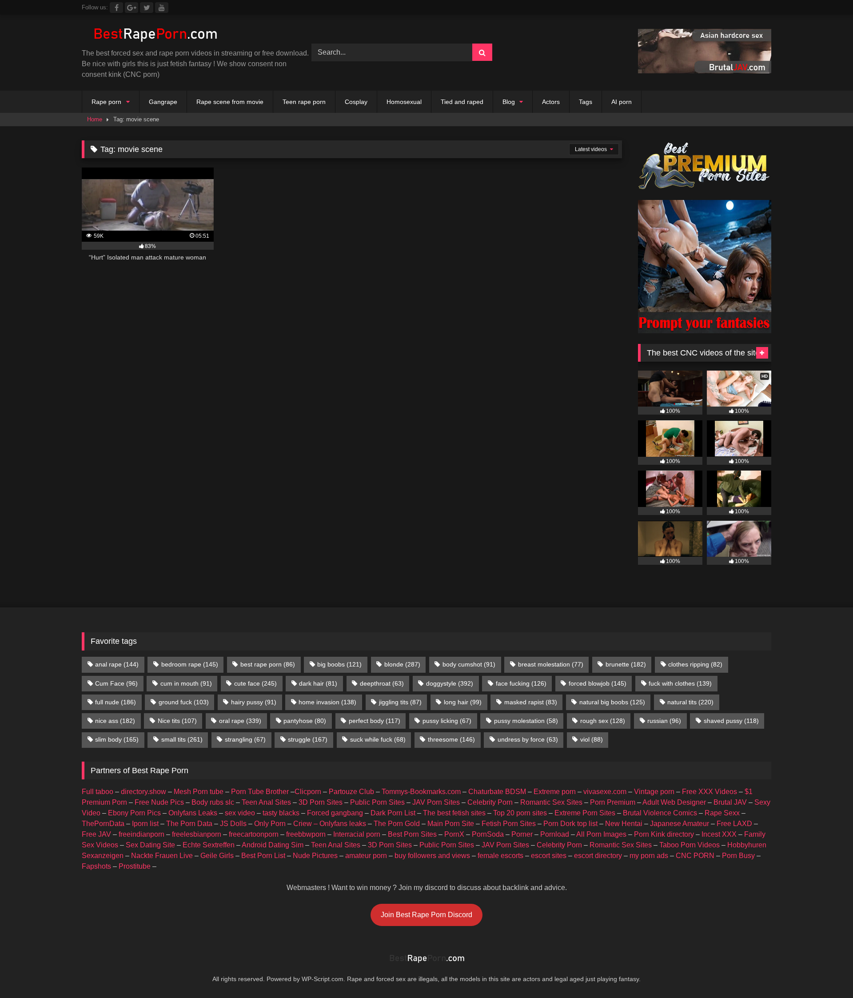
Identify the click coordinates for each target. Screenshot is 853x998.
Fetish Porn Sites (509, 823)
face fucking (521, 683)
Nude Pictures (315, 855)
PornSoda (488, 834)
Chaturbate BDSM (497, 791)
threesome (451, 739)
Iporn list (145, 823)
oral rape (240, 720)
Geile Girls (217, 855)
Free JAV (96, 834)
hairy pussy (253, 702)
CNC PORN (695, 855)
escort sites (548, 855)
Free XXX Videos (709, 791)
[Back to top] (825, 971)
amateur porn (366, 855)
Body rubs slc (212, 802)
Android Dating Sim (272, 845)
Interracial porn (356, 834)
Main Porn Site (450, 823)
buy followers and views (432, 855)
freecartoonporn (254, 834)
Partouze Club (351, 791)
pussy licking (447, 720)
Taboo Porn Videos (689, 845)
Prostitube (135, 866)
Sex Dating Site (150, 845)
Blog (508, 101)
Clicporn (308, 791)
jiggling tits (400, 702)
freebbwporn (306, 834)
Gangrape (163, 101)
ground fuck (184, 702)
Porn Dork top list (570, 823)
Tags (585, 101)
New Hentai (623, 823)
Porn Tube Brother (260, 791)
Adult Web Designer (674, 802)
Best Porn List (263, 855)
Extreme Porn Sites (584, 813)
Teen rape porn (304, 101)
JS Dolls (233, 823)
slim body (117, 739)
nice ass (115, 720)
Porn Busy (738, 855)
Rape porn (106, 101)
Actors (551, 101)
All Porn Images (601, 834)
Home (94, 119)
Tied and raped (462, 101)
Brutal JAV (730, 802)
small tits (182, 739)
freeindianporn (141, 834)
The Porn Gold (397, 823)
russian (664, 720)
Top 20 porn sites (520, 813)
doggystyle (449, 683)
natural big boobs (612, 702)
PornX (454, 834)
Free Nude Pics (159, 802)
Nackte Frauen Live (162, 855)
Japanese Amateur (679, 823)
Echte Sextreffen (209, 845)
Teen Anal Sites (266, 802)
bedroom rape (189, 664)
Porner (522, 834)
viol (591, 739)
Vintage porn (654, 791)
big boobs (339, 664)
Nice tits (177, 720)
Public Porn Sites (377, 802)
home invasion (327, 702)
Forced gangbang (335, 813)
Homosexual (404, 101)
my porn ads (649, 855)
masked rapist (530, 702)
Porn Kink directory (664, 834)
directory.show (143, 791)
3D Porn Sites (321, 802)
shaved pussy (731, 720)
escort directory (598, 855)
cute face (255, 683)
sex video (240, 813)
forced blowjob (597, 683)
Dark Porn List (393, 813)
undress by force (528, 739)
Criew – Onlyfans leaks (329, 823)
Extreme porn (555, 791)
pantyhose (304, 720)
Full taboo (97, 791)
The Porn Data (189, 823)
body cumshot (468, 664)
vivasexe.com (604, 791)
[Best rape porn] (155, 35)
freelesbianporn (196, 834)
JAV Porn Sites (436, 802)
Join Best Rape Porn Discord (426, 914)
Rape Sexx (722, 813)
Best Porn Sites (412, 834)
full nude (115, 702)
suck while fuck (378, 739)
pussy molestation (526, 720)
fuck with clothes (680, 683)
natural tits (690, 702)
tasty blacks (281, 813)
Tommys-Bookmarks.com (421, 791)
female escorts (500, 855)
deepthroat (382, 683)
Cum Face (116, 683)
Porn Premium (612, 802)
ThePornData (103, 823)
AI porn (621, 101)
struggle (307, 739)
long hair (463, 702)
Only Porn (270, 823)
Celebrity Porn (490, 802)
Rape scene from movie (229, 101)
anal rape (117, 664)
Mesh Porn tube (198, 791)
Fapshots (96, 866)
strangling (245, 739)
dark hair (318, 683)
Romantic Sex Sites (551, 802)
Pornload (554, 834)
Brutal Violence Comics (660, 813)
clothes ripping (695, 664)
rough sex (602, 720)
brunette (626, 664)
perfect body (374, 720)
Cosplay (356, 101)
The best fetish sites (454, 813)
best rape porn (267, 664)
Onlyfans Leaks (192, 813)
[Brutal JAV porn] (704, 71)
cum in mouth (186, 683)
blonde (402, 664)
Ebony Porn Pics (134, 813)
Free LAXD (734, 823)
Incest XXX (719, 834)
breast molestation (550, 664)
